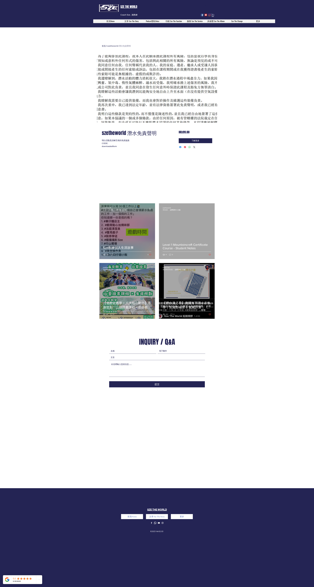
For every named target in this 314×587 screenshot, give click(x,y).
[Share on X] (194, 147)
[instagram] (209, 15)
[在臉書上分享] (180, 147)
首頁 (104, 46)
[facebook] (202, 15)
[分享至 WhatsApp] (189, 147)
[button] (213, 15)
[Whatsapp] (155, 523)
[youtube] (206, 15)
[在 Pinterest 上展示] (184, 147)
